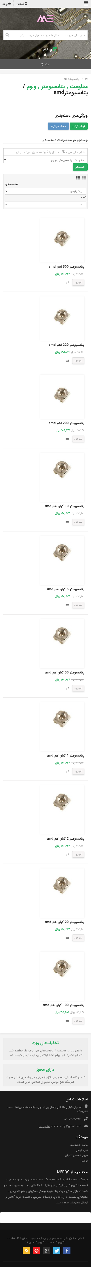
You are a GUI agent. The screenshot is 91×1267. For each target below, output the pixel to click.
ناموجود (78, 282)
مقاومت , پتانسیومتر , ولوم (57, 86)
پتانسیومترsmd (71, 79)
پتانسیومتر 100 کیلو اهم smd (63, 1005)
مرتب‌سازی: (11, 184)
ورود (5, 4)
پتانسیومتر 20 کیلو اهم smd (64, 922)
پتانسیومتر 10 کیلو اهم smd (64, 506)
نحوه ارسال (82, 1150)
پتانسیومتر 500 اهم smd (66, 266)
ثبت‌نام (20, 4)
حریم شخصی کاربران (76, 1155)
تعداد (83, 197)
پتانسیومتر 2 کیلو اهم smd (65, 838)
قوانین (84, 1161)
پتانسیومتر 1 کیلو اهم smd (65, 755)
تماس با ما (44, 1126)
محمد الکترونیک (79, 1145)
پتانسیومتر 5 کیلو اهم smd (65, 589)
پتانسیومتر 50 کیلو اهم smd (64, 672)
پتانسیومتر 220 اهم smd (66, 345)
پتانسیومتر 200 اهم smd (66, 423)
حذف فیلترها (58, 126)
